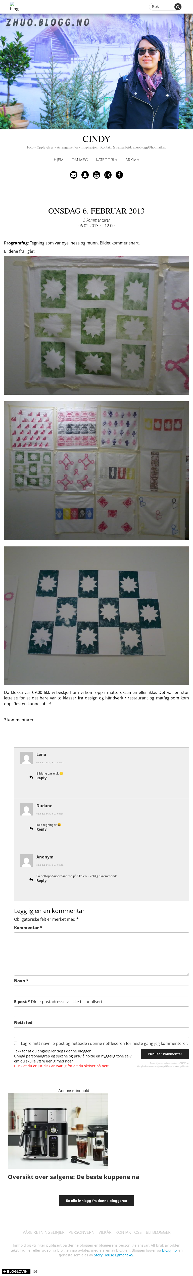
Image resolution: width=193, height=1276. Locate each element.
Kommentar (28, 927)
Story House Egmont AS (113, 1255)
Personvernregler (153, 1066)
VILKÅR (105, 1232)
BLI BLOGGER (158, 1232)
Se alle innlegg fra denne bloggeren (96, 1201)
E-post (58, 1001)
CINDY (96, 140)
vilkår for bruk (170, 1066)
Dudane (44, 805)
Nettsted (23, 1022)
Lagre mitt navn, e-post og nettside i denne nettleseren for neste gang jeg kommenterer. (104, 1043)
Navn (21, 981)
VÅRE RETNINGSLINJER (44, 1232)
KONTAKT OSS (129, 1232)
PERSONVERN (81, 1232)
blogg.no (169, 1250)
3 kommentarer (96, 220)
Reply (41, 778)
